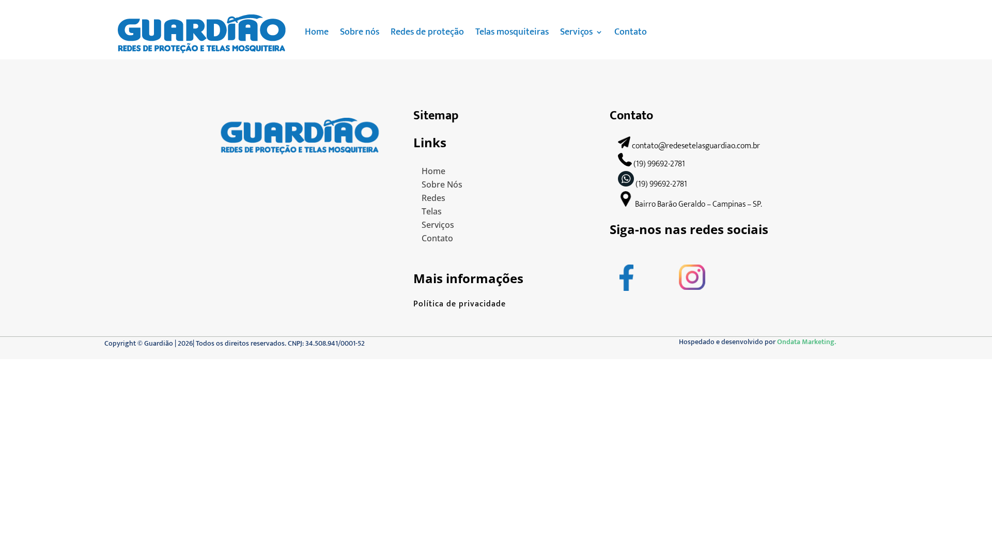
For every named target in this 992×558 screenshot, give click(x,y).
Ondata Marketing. (806, 342)
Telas (432, 211)
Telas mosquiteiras (512, 32)
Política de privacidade (459, 304)
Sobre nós (359, 32)
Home (317, 32)
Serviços (576, 32)
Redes (433, 198)
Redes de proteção (427, 32)
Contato (630, 32)
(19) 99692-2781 (760, 37)
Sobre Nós (442, 184)
